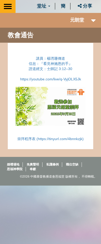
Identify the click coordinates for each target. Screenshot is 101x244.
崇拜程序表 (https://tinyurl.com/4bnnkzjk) (50, 139)
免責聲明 (33, 164)
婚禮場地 (13, 164)
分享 (87, 6)
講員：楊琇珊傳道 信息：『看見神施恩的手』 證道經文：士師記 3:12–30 (50, 63)
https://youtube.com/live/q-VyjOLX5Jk (50, 79)
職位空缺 (72, 164)
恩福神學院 (15, 169)
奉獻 (33, 169)
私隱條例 (52, 164)
